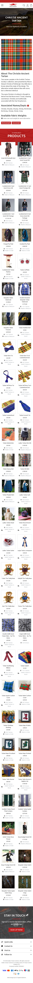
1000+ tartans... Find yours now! (16, 1)
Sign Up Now (16, 930)
